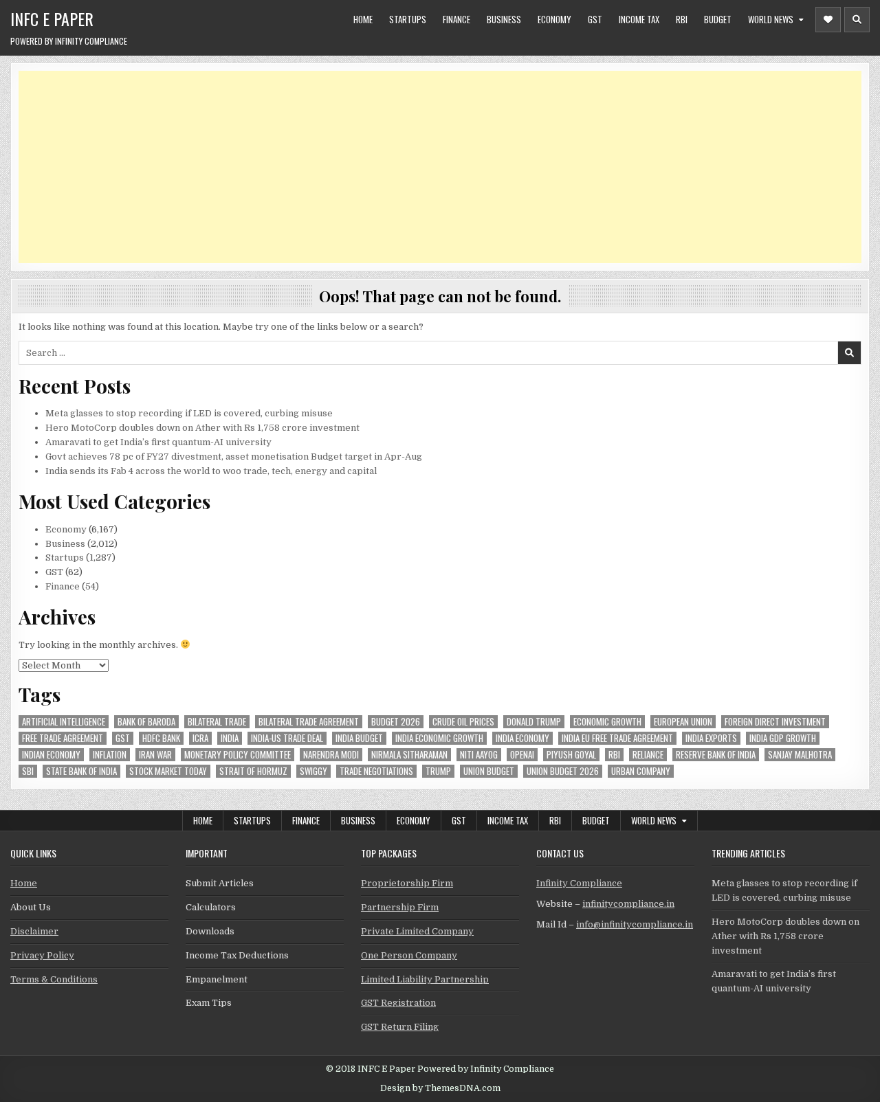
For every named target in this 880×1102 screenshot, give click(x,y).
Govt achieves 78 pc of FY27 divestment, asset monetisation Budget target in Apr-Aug (233, 456)
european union (683, 721)
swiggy (313, 771)
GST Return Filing (400, 1027)
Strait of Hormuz (253, 771)
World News (770, 19)
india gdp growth (782, 738)
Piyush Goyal (571, 754)
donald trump (534, 721)
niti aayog (479, 754)
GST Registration (398, 1003)
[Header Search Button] (857, 19)
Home (363, 19)
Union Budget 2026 (563, 771)
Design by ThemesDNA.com (440, 1088)
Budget (718, 19)
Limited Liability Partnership (425, 979)
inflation (109, 754)
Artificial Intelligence (63, 721)
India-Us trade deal (287, 738)
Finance (456, 19)
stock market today (168, 771)
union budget (488, 771)
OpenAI (522, 754)
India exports (711, 738)
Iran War (155, 754)
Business (504, 19)
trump (438, 771)
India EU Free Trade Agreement (617, 738)
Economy (554, 19)
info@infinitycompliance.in (634, 924)
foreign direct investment (775, 721)
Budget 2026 (395, 721)
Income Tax (639, 19)
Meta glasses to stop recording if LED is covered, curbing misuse (189, 413)
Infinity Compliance (579, 883)
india (230, 738)
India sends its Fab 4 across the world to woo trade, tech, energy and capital (211, 471)
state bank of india (81, 771)
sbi (28, 771)
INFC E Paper (52, 18)
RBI (682, 19)
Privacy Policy (42, 955)
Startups (407, 19)
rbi (614, 754)
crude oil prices (463, 721)
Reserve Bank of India (716, 754)
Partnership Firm (400, 907)
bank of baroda (146, 721)
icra (200, 738)
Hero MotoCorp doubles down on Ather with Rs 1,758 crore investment (202, 428)
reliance (647, 754)
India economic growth (439, 738)
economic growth (607, 721)
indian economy (51, 754)
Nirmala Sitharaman (409, 754)
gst (123, 738)
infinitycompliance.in (628, 904)
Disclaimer (34, 931)
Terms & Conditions (54, 979)
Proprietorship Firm (407, 883)
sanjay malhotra (800, 754)
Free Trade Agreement (62, 738)
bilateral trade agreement (308, 721)
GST (595, 19)
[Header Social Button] (828, 19)
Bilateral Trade (217, 721)
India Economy (522, 738)
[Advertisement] (431, 167)
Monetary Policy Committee (237, 754)
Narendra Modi (331, 754)
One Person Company (409, 955)
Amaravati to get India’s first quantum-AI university (158, 442)
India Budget (359, 738)
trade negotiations (376, 771)
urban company (640, 771)
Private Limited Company (417, 931)
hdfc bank (161, 738)
